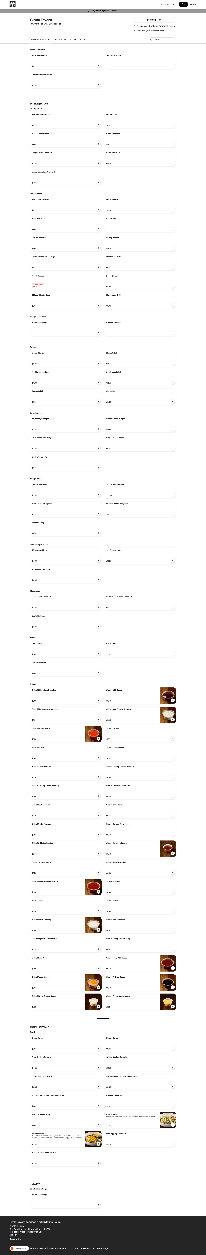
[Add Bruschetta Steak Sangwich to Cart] (98, 182)
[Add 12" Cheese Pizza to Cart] (98, 560)
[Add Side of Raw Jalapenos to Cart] (173, 930)
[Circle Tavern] (12, 4)
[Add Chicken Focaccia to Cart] (98, 495)
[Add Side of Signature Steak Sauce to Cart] (98, 949)
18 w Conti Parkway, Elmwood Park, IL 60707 (30, 1229)
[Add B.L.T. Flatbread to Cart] (98, 626)
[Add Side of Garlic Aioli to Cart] (173, 815)
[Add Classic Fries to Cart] (98, 654)
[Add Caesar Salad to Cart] (98, 401)
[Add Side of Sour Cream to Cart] (98, 968)
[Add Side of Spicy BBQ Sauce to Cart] (173, 968)
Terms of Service (38, 1248)
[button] (40, 39)
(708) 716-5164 (17, 1226)
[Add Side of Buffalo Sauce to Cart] (98, 739)
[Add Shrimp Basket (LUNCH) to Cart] (98, 1086)
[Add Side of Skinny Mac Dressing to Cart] (173, 949)
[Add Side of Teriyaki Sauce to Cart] (173, 987)
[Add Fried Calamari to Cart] (173, 210)
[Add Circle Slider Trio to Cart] (173, 144)
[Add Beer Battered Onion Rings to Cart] (98, 267)
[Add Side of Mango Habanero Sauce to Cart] (98, 892)
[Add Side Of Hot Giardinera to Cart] (98, 872)
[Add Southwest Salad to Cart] (173, 382)
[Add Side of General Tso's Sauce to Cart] (173, 834)
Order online (15, 1239)
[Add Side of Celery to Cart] (98, 758)
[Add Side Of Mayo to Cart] (98, 911)
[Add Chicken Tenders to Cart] (173, 333)
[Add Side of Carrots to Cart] (173, 739)
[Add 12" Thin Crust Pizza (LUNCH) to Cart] (98, 1163)
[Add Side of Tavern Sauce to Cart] (98, 987)
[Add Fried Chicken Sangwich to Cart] (98, 514)
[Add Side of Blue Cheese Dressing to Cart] (173, 719)
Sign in (193, 4)
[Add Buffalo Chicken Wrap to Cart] (98, 1125)
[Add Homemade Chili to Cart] (173, 305)
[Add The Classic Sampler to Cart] (98, 210)
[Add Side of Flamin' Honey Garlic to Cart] (173, 796)
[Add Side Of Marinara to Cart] (173, 892)
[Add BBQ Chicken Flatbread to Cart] (98, 163)
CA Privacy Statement (80, 1248)
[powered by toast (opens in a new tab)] (19, 1248)
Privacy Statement (58, 1248)
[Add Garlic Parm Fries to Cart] (98, 673)
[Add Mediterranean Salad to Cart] (98, 382)
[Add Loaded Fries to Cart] (173, 286)
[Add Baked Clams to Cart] (173, 229)
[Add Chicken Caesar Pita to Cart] (173, 1106)
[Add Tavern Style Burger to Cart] (98, 429)
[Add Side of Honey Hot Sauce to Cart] (173, 853)
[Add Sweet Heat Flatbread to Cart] (98, 607)
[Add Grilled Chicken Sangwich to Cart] (173, 514)
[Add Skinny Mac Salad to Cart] (98, 363)
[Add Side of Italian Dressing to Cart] (173, 872)
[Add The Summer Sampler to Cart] (98, 125)
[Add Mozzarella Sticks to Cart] (173, 267)
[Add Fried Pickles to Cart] (173, 125)
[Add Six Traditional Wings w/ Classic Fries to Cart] (173, 1086)
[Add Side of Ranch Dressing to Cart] (98, 930)
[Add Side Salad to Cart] (173, 401)
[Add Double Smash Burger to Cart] (98, 467)
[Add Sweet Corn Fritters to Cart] (98, 144)
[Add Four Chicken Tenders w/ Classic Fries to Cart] (98, 1106)
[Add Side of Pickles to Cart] (173, 911)
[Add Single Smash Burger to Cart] (173, 448)
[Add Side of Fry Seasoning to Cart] (98, 815)
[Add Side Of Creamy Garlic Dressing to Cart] (98, 796)
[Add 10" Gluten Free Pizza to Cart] (98, 580)
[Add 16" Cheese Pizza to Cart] (98, 66)
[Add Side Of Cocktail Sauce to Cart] (98, 777)
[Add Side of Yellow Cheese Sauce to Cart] (173, 1006)
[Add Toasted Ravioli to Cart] (98, 229)
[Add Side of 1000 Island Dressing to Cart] (98, 700)
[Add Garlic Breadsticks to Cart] (98, 248)
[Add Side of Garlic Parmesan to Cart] (98, 834)
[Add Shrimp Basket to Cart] (173, 248)
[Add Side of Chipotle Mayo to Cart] (173, 758)
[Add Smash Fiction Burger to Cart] (173, 429)
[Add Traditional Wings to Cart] (173, 66)
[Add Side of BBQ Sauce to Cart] (173, 700)
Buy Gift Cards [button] (167, 4)
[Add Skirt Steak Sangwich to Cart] (173, 495)
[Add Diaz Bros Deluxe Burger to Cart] (98, 85)
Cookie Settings (100, 1248)
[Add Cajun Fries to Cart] (173, 654)
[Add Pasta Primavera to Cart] (173, 163)
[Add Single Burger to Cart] (98, 1048)
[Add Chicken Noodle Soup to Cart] (98, 305)
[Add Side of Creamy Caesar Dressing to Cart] (173, 777)
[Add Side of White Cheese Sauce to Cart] (98, 1006)
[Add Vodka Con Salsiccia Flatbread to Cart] (173, 607)
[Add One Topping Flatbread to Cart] (173, 1144)
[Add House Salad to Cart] (173, 363)
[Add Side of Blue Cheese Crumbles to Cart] (98, 719)
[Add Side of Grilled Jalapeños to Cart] (98, 853)
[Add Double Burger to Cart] (173, 1048)
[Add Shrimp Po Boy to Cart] (98, 533)
